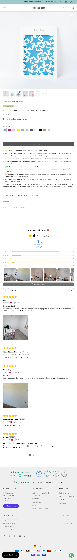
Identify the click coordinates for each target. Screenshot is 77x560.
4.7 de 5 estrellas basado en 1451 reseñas (48, 482)
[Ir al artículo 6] (6, 94)
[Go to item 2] (23, 274)
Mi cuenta (66, 520)
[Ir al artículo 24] (19, 94)
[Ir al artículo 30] (31, 94)
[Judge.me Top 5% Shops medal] (64, 473)
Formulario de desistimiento (12, 530)
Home (5, 101)
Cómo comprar (36, 502)
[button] (38, 252)
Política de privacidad (10, 526)
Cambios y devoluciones (39, 509)
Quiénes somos (64, 493)
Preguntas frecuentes (10, 520)
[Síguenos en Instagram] (55, 2)
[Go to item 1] (10, 274)
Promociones (35, 499)
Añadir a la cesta (38, 144)
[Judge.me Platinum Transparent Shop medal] (47, 473)
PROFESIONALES (68, 523)
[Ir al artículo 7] (12, 94)
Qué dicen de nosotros (66, 496)
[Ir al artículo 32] (38, 94)
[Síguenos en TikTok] (71, 2)
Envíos (33, 505)
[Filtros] (5, 290)
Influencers (62, 503)
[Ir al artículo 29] (25, 94)
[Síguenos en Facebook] (50, 2)
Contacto (62, 500)
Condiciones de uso (9, 523)
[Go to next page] (51, 455)
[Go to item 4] (50, 274)
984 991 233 (8, 498)
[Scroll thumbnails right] (71, 274)
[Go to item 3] (37, 274)
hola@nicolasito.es (10, 501)
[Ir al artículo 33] (44, 94)
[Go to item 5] (63, 274)
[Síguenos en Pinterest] (61, 2)
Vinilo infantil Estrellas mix (15, 101)
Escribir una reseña (38, 284)
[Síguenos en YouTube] (66, 2)
